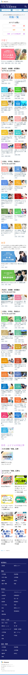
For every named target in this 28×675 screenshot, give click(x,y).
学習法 (3, 589)
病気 (15, 622)
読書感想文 (16, 595)
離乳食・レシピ (5, 626)
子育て (14, 25)
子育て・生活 (5, 619)
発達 (3, 635)
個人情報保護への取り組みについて (7, 666)
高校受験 (16, 574)
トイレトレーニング (6, 629)
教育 (14, 29)
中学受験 (4, 574)
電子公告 (2, 669)
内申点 (15, 580)
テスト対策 (4, 604)
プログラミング (17, 592)
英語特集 (4, 614)
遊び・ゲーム (17, 632)
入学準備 (4, 632)
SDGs (3, 592)
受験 (2, 571)
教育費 (3, 565)
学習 (15, 604)
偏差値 (3, 580)
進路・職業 (4, 583)
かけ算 (3, 598)
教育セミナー (17, 565)
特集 (15, 583)
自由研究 (4, 595)
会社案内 (2, 667)
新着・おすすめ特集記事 (14, 33)
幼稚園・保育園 (17, 629)
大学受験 (16, 577)
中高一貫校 (4, 577)
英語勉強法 (16, 611)
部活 (3, 608)
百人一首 (16, 598)
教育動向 (3, 562)
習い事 (15, 626)
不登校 (15, 635)
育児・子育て (5, 622)
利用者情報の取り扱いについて (7, 664)
